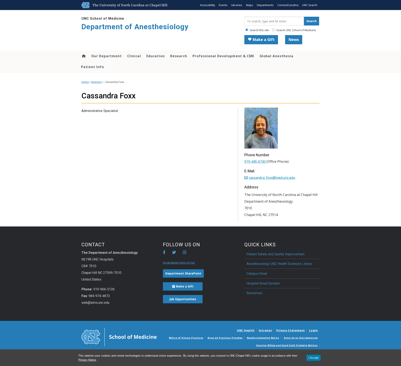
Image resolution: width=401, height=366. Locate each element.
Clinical (134, 56)
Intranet (265, 330)
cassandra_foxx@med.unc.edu (272, 177)
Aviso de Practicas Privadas (225, 337)
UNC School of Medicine (102, 18)
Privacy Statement (290, 330)
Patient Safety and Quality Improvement (275, 254)
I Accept (313, 357)
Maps (249, 5)
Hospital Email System (263, 283)
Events (223, 5)
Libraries (236, 5)
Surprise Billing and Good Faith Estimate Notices (287, 345)
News (293, 39)
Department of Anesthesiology (135, 27)
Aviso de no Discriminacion (301, 337)
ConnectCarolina (287, 5)
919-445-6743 (255, 161)
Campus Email (256, 274)
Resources (254, 293)
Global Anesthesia (276, 56)
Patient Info (92, 67)
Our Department (106, 56)
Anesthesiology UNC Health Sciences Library (279, 264)
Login (313, 330)
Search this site (259, 30)
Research (178, 56)
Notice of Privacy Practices (186, 337)
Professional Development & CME (223, 56)
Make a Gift (263, 39)
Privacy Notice (87, 359)
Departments (265, 5)
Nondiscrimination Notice (263, 337)
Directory (96, 82)
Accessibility (207, 5)
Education (155, 56)
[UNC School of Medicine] (119, 337)
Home (83, 56)
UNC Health (246, 330)
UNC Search (309, 5)
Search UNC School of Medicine (296, 30)
